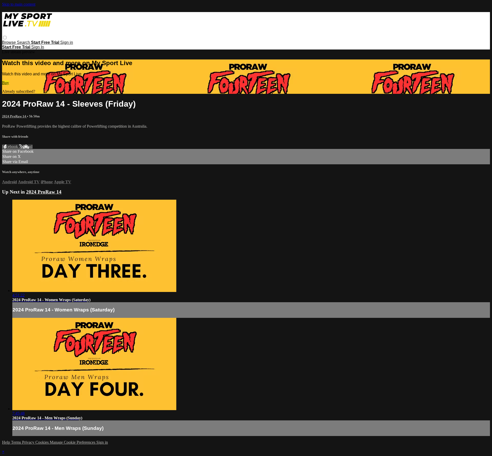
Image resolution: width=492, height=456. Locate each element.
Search (24, 42)
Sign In (37, 47)
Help (6, 442)
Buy (5, 82)
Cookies (42, 442)
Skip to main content (18, 4)
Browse (9, 42)
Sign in (66, 42)
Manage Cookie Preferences (73, 442)
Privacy (28, 442)
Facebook (10, 146)
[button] (4, 37)
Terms (16, 442)
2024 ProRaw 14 (14, 116)
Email (28, 146)
